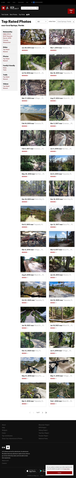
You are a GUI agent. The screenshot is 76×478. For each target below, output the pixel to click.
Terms (41, 475)
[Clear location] (73, 22)
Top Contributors (7, 436)
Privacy (46, 475)
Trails (4, 70)
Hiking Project (43, 430)
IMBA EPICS (7, 34)
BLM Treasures (7, 36)
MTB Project (42, 427)
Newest (5, 51)
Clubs (4, 433)
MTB (9, 2)
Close (59, 472)
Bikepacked (6, 42)
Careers (4, 463)
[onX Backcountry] (37, 2)
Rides (5, 68)
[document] (59, 470)
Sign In (71, 11)
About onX (5, 460)
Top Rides (22, 14)
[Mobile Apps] (27, 14)
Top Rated (6, 49)
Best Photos (13, 14)
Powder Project (43, 436)
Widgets (4, 430)
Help (3, 427)
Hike (14, 2)
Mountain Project (44, 425)
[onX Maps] (6, 449)
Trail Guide (4, 14)
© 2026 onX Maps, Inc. (33, 475)
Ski (27, 2)
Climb (3, 2)
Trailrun (21, 2)
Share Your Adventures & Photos (12, 438)
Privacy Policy (66, 469)
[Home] (11, 8)
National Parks (43, 438)
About (4, 425)
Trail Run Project (44, 433)
